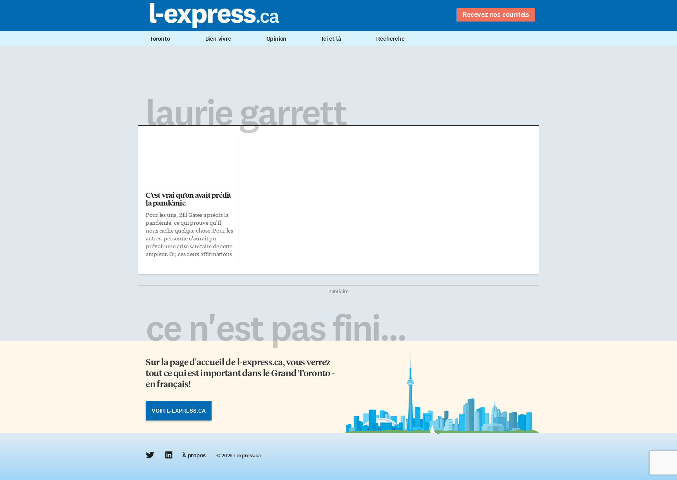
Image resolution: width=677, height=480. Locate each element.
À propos (193, 455)
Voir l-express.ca (179, 411)
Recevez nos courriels (495, 14)
